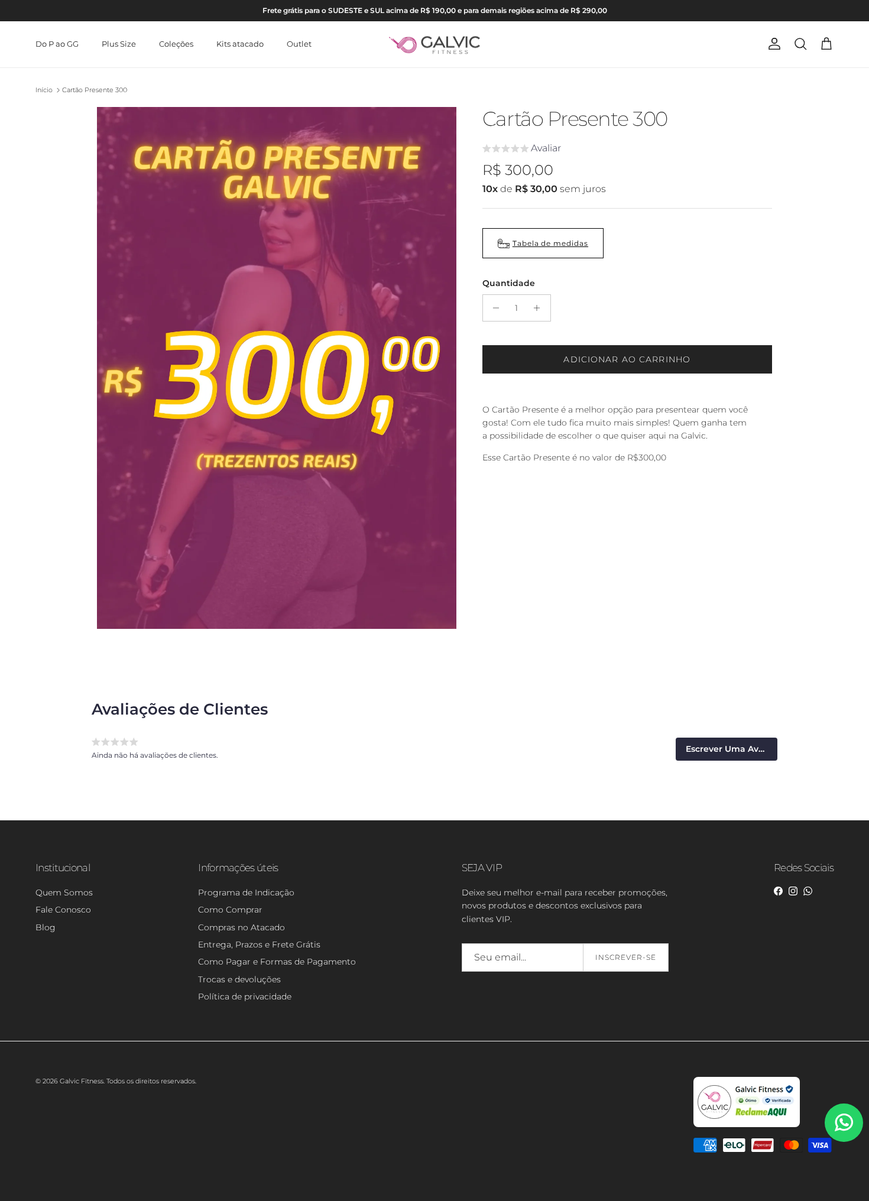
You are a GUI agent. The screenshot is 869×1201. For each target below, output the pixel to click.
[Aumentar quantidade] (540, 308)
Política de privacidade (244, 996)
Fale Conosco (63, 909)
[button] (521, 150)
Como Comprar (230, 909)
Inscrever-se (625, 957)
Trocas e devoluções (239, 979)
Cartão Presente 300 (94, 90)
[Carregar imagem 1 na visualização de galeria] (276, 368)
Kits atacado (240, 43)
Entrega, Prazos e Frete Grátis (259, 944)
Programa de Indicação (246, 892)
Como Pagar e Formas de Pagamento (277, 961)
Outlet (299, 43)
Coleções (176, 43)
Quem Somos (64, 892)
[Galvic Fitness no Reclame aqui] (746, 1125)
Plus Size (119, 43)
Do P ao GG (57, 43)
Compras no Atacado (241, 927)
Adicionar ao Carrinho (626, 359)
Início (44, 90)
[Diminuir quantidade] (493, 308)
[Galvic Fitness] (435, 44)
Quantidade (508, 283)
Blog (45, 927)
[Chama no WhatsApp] (844, 1122)
